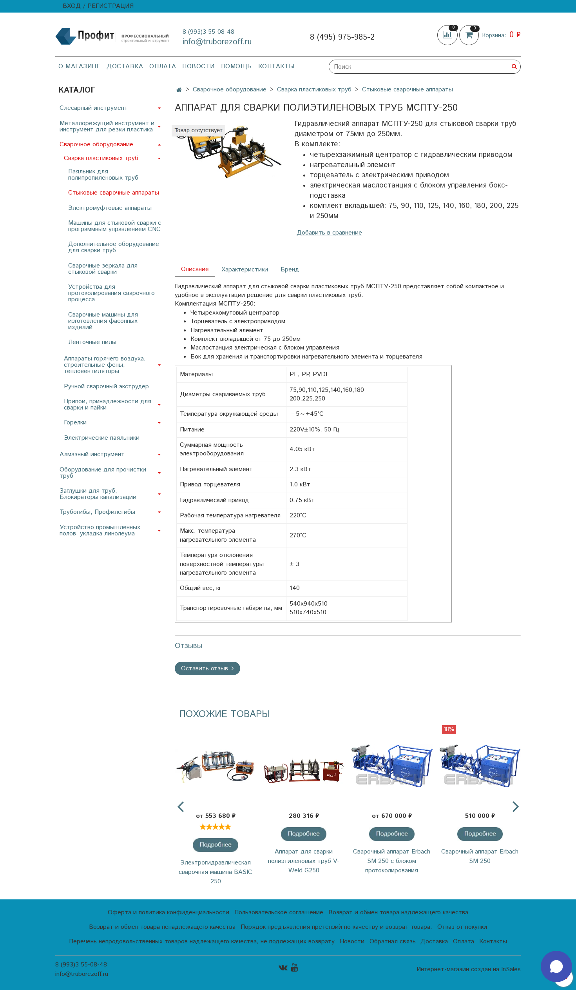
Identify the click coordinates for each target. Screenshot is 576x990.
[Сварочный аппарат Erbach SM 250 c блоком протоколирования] (392, 766)
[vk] (283, 967)
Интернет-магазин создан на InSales (469, 969)
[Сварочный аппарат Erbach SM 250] (480, 766)
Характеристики (244, 269)
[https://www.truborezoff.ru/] (112, 36)
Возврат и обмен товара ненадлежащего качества (162, 927)
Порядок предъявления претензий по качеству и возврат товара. (336, 927)
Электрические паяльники (101, 437)
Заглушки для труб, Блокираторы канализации (98, 494)
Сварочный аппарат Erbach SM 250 (479, 856)
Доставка (125, 66)
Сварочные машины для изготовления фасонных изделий (103, 321)
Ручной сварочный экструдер (106, 386)
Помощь (236, 66)
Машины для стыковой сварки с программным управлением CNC (114, 226)
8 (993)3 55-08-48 (208, 31)
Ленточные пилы (92, 342)
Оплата (162, 66)
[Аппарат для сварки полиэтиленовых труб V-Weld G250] (304, 766)
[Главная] (179, 90)
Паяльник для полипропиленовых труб (103, 174)
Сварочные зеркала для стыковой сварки (103, 269)
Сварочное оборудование (229, 89)
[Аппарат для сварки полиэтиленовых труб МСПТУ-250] (228, 152)
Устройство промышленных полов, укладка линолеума (100, 530)
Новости (198, 66)
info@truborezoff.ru (217, 42)
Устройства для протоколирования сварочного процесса (111, 293)
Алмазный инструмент (92, 454)
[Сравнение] (448, 35)
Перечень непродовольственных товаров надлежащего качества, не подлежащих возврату (202, 941)
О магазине (79, 66)
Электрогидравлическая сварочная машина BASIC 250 (215, 872)
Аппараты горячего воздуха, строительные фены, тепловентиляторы (105, 365)
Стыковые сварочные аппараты (407, 89)
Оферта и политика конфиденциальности (168, 912)
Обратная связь (393, 941)
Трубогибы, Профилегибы (97, 512)
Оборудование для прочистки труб (103, 472)
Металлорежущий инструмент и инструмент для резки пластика (107, 126)
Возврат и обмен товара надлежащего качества (398, 912)
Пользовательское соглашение (278, 912)
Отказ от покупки (462, 927)
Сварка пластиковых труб (314, 89)
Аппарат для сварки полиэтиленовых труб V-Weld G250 (303, 861)
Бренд (290, 269)
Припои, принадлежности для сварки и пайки (107, 404)
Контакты (276, 66)
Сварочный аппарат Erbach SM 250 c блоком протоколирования (391, 861)
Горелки (75, 422)
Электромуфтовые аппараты (110, 208)
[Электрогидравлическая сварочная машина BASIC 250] (216, 766)
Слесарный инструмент (94, 108)
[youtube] (294, 967)
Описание (195, 269)
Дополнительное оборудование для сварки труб (113, 247)
